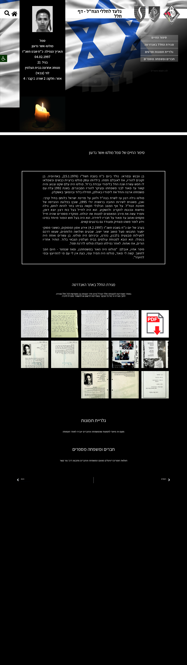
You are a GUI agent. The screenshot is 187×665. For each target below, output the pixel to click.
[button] (3, 58)
